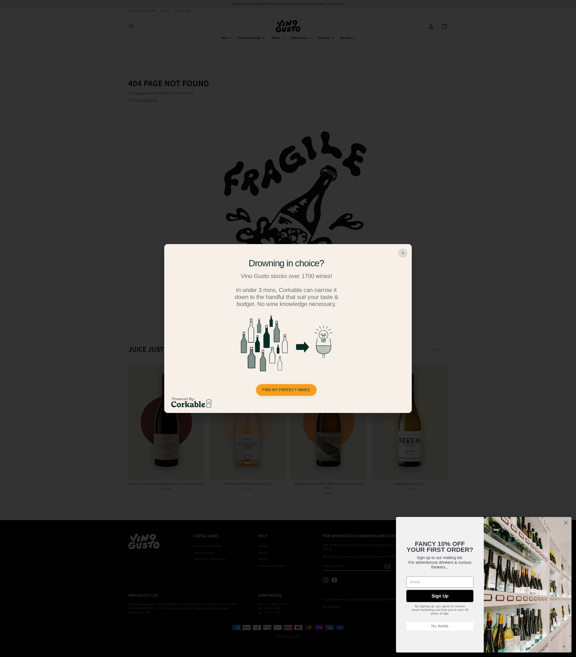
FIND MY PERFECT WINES (286, 390)
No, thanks (439, 626)
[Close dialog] (566, 523)
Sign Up (440, 596)
